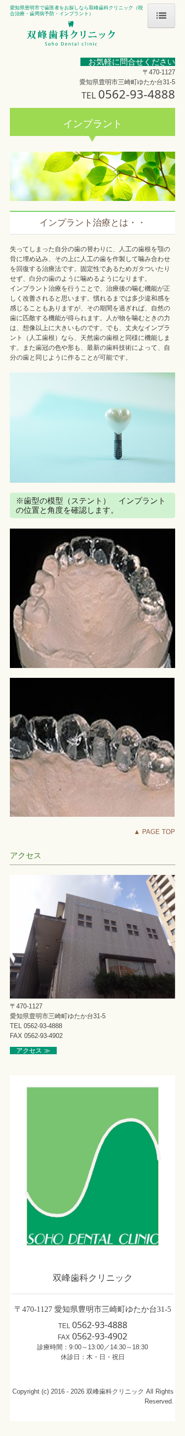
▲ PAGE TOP (154, 831)
